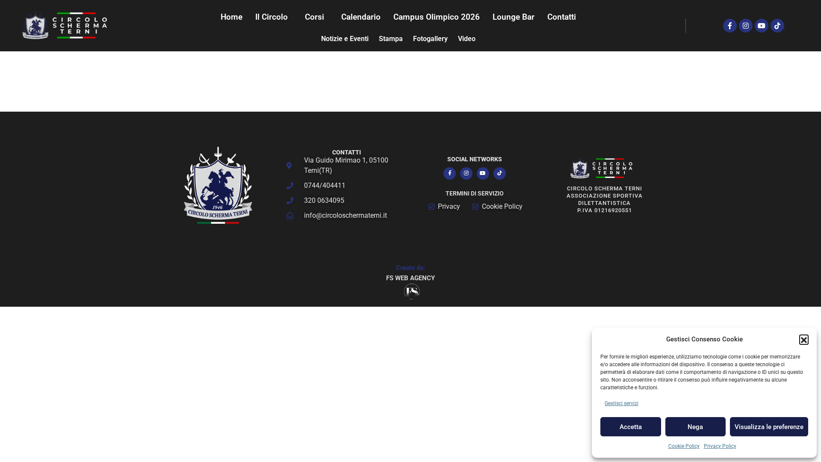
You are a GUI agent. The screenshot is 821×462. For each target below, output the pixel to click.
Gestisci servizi (621, 403)
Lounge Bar (514, 17)
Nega (695, 427)
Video (466, 39)
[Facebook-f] (730, 26)
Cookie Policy (684, 446)
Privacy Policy (720, 446)
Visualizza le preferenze (769, 427)
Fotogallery (430, 39)
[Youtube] (761, 26)
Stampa (391, 39)
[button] (804, 339)
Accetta (631, 427)
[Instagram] (746, 26)
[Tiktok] (777, 26)
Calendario (361, 17)
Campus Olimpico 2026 (436, 17)
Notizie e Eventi (345, 39)
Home (231, 17)
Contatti (561, 17)
